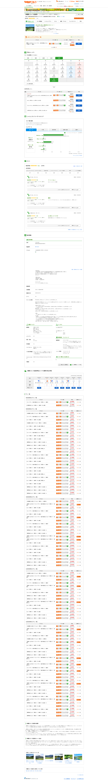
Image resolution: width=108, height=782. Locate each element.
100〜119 (65, 129)
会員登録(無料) (76, 3)
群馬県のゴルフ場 (39, 11)
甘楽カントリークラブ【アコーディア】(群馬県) (30, 762)
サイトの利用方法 (67, 778)
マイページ (81, 6)
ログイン (81, 3)
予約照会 (77, 6)
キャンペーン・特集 (38, 5)
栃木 (29, 770)
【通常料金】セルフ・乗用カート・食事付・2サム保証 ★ (37, 110)
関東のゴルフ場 (32, 11)
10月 (43, 58)
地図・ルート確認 (61, 16)
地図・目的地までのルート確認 (77, 269)
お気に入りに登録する (64, 364)
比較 (25, 91)
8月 (28, 58)
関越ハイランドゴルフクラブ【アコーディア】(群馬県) (39, 762)
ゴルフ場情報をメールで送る (77, 364)
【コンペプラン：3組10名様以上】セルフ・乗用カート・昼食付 (38, 105)
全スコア (31, 129)
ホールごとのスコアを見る (77, 155)
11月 (51, 58)
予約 (79, 43)
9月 (36, 58)
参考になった (75, 189)
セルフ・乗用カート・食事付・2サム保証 (34, 100)
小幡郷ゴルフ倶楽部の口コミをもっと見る (75, 229)
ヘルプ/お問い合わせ (80, 778)
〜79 (43, 129)
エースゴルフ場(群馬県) (49, 760)
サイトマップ (73, 778)
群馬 (31, 770)
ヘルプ (67, 1)
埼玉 (33, 770)
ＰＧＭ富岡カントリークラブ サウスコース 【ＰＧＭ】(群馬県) (69, 762)
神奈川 (40, 770)
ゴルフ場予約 (28, 5)
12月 (59, 58)
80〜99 (54, 129)
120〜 (76, 129)
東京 (38, 770)
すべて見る (55, 33)
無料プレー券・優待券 (47, 5)
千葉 (35, 770)
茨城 (26, 770)
